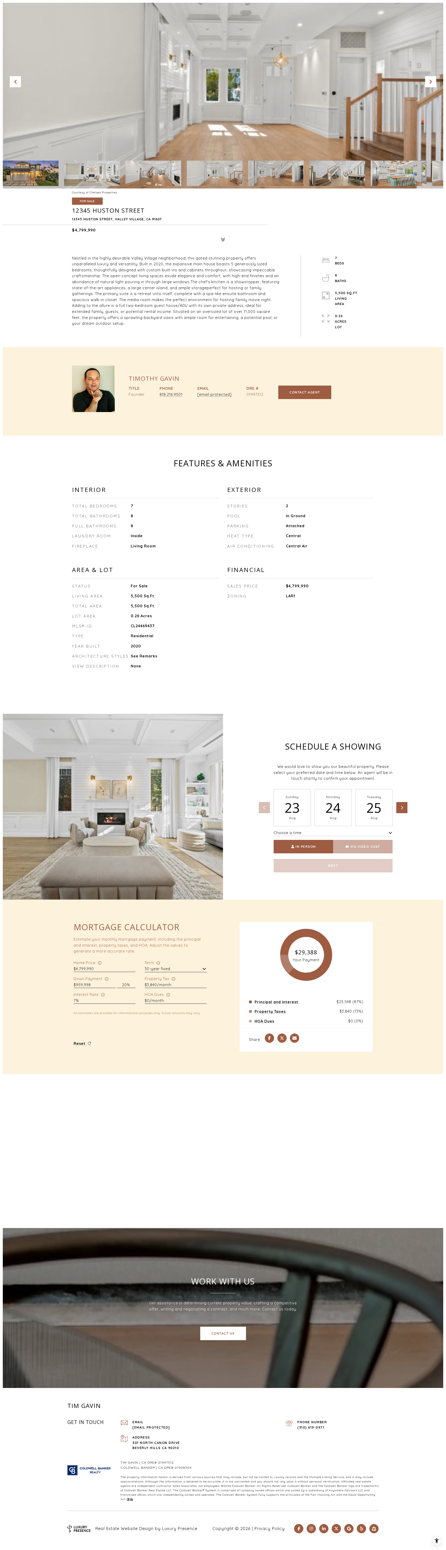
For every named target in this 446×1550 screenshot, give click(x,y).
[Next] (401, 807)
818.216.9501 (171, 394)
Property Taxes (270, 1011)
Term (149, 962)
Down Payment (88, 978)
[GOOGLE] (349, 1528)
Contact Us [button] (223, 1333)
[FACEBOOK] (298, 1528)
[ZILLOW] (374, 1528)
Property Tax (157, 978)
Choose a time (288, 832)
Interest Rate (86, 994)
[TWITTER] (336, 1528)
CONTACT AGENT (304, 392)
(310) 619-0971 (310, 1427)
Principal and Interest (276, 1002)
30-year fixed (157, 968)
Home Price (84, 962)
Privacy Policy (269, 1528)
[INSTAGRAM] (311, 1528)
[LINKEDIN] (323, 1528)
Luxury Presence (179, 1528)
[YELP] (361, 1528)
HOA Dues (154, 994)
